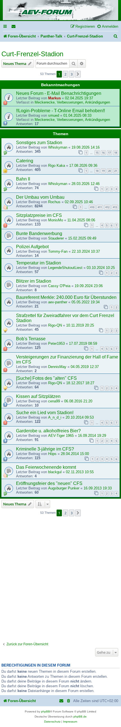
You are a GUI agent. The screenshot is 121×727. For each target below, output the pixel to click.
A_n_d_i (54, 417)
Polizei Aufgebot (32, 246)
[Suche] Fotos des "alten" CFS (46, 378)
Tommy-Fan (58, 251)
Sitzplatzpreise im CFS (39, 215)
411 (100, 207)
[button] (78, 74)
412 (107, 207)
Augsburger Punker (63, 488)
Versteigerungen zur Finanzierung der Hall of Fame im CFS (67, 359)
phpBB (45, 711)
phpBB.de (80, 716)
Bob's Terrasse (31, 338)
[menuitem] (13, 26)
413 (115, 207)
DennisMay (57, 367)
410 (92, 207)
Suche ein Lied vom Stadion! (44, 412)
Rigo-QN (55, 325)
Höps (52, 454)
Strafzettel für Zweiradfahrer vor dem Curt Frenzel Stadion (65, 318)
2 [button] (65, 74)
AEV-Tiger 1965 (61, 435)
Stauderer (56, 238)
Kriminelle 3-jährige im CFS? (45, 449)
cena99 (54, 401)
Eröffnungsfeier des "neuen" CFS (49, 483)
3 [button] (72, 74)
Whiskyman (57, 147)
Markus (54, 98)
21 (115, 171)
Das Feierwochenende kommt (46, 467)
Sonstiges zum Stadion (39, 142)
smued (53, 115)
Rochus (54, 202)
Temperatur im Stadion (38, 263)
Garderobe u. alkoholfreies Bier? (48, 430)
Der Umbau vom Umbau (40, 197)
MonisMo (55, 220)
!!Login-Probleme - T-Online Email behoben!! (60, 110)
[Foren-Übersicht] (60, 10)
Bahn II (23, 179)
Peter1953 (56, 343)
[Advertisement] (60, 579)
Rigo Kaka (56, 165)
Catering (24, 160)
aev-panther (57, 302)
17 (109, 152)
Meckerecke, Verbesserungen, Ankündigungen (72, 102)
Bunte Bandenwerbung (39, 233)
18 (115, 152)
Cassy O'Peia (59, 286)
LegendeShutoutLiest (65, 268)
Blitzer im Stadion (33, 281)
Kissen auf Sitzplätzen (38, 396)
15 (97, 152)
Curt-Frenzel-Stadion (32, 54)
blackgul (55, 472)
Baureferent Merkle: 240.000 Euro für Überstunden (66, 297)
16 (103, 152)
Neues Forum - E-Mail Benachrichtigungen (58, 93)
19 (103, 171)
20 (109, 171)
